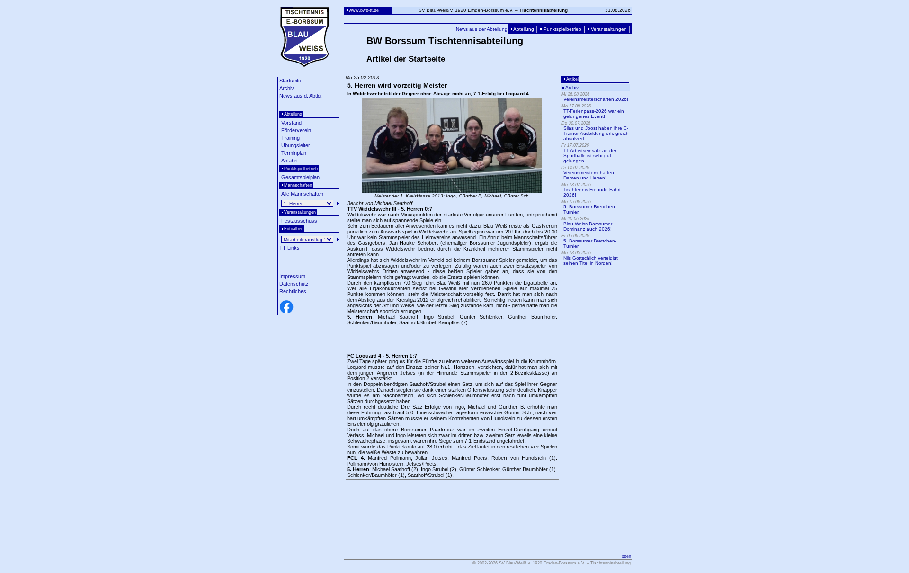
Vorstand (291, 122)
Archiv (286, 88)
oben (626, 556)
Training (290, 138)
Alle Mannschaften (302, 194)
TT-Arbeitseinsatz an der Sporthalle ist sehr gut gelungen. (589, 155)
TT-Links (289, 248)
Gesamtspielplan (300, 177)
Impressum (292, 276)
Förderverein (296, 130)
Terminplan (293, 153)
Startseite (290, 80)
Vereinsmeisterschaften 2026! (595, 99)
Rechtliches (292, 291)
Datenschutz (294, 283)
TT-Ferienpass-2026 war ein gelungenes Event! (593, 113)
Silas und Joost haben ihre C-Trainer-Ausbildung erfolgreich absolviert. (596, 133)
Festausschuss (299, 221)
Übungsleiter (295, 145)
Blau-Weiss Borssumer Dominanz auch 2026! (587, 226)
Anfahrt (289, 160)
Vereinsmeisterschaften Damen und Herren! (588, 175)
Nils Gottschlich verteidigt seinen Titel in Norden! (590, 260)
